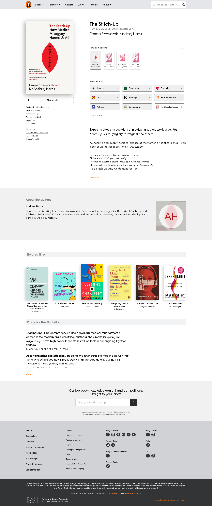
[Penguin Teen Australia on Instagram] (113, 445)
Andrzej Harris (131, 34)
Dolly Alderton (119, 309)
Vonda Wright (175, 306)
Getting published (35, 447)
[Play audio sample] (29, 100)
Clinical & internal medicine (37, 132)
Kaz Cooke (65, 306)
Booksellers (31, 436)
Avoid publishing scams (76, 449)
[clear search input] (183, 5)
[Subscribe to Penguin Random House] (133, 402)
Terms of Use (110, 414)
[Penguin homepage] (28, 4)
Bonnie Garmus (92, 306)
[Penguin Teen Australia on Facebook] (108, 445)
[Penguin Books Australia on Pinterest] (118, 434)
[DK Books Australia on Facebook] (148, 456)
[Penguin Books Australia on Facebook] (108, 434)
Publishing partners (73, 440)
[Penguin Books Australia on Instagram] (113, 434)
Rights (68, 444)
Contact (30, 441)
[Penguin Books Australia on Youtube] (123, 434)
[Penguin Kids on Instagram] (153, 434)
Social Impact (33, 469)
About (29, 430)
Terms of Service (130, 493)
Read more (94, 177)
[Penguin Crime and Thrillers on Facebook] (108, 456)
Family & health (32, 135)
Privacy (68, 454)
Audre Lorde (37, 311)
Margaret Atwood (147, 306)
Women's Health (32, 139)
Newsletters (31, 453)
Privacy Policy (123, 414)
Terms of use (71, 459)
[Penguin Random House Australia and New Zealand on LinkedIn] (129, 434)
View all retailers (97, 115)
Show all (29, 373)
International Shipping (75, 468)
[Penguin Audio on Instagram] (108, 466)
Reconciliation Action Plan (76, 463)
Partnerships (32, 458)
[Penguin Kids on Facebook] (148, 434)
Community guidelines (75, 435)
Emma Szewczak (104, 34)
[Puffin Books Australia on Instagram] (148, 445)
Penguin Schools (34, 464)
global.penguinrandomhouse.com (170, 499)
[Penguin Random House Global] (34, 500)
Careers (69, 430)
